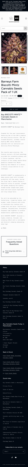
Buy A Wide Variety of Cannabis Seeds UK (12, 276)
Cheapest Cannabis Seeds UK (11, 294)
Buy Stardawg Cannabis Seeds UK (12, 291)
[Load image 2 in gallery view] (14, 70)
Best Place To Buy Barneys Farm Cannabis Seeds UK (12, 311)
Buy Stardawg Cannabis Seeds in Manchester (12, 408)
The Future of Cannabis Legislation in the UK (14, 422)
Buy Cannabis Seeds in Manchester (13, 382)
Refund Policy (7, 393)
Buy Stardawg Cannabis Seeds (11, 301)
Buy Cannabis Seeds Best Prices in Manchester (13, 397)
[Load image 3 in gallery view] (22, 70)
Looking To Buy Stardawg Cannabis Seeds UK (13, 306)
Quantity (3, 100)
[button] (2, 18)
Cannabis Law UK (8, 298)
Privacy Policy (7, 386)
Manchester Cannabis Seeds (11, 464)
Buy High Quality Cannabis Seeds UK (14, 271)
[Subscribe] (23, 451)
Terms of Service (8, 389)
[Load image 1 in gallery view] (5, 70)
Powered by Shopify (21, 464)
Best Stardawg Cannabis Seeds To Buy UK (13, 317)
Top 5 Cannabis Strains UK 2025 (12, 412)
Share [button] (4, 228)
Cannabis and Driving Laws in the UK (13, 417)
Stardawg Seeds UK (8, 441)
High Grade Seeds (11, 373)
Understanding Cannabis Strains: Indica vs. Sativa (13, 433)
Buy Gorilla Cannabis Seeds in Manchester (12, 402)
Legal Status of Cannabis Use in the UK (13, 428)
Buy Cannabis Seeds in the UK (12, 437)
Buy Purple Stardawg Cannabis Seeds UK (14, 287)
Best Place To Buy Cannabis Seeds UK (13, 281)
